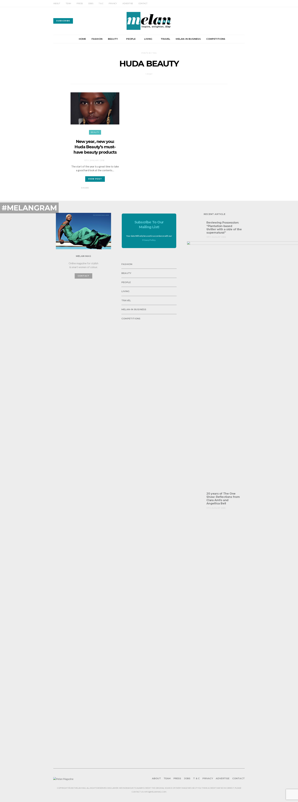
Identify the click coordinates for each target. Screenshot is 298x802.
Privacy (113, 3)
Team (68, 3)
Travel (165, 38)
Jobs (90, 3)
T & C (101, 3)
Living (148, 38)
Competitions (215, 38)
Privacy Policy (148, 240)
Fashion (97, 38)
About (56, 3)
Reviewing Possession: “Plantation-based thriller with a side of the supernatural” (224, 227)
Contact (142, 3)
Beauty (113, 38)
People (131, 38)
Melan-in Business (188, 38)
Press (80, 3)
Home (82, 38)
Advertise (127, 3)
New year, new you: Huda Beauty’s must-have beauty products (94, 147)
